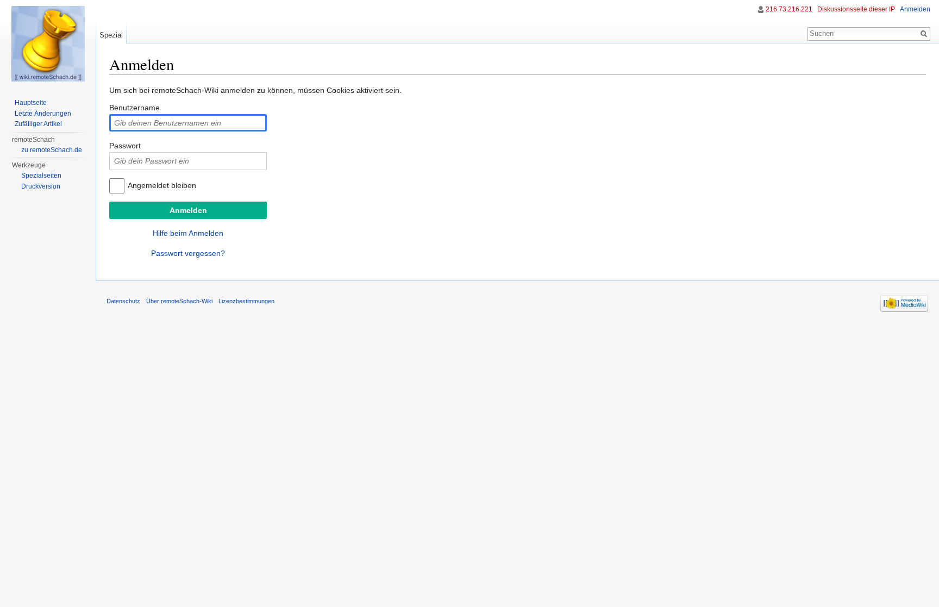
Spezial (111, 35)
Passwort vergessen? (188, 253)
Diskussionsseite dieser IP (856, 9)
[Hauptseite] (47, 43)
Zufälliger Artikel (38, 124)
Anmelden (915, 9)
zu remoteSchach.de (51, 150)
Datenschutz (123, 301)
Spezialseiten (41, 175)
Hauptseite (31, 103)
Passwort (125, 145)
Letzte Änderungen (43, 113)
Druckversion (40, 186)
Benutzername (134, 107)
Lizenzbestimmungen (246, 301)
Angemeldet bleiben (162, 185)
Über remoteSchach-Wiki (179, 301)
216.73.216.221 (789, 9)
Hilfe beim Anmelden (188, 233)
